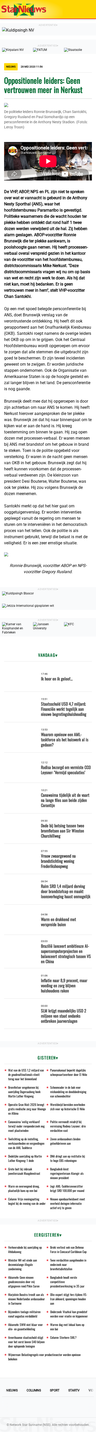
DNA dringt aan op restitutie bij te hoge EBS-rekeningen (67, 1158)
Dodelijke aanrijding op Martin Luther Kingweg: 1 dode (25, 1158)
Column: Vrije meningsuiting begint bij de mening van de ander (27, 1201)
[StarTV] (80, 9)
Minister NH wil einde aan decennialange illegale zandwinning (22, 1264)
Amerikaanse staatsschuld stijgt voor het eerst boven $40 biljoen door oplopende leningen (26, 1341)
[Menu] (87, 9)
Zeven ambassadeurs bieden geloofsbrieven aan (65, 1141)
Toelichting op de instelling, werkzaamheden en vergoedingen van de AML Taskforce (26, 1143)
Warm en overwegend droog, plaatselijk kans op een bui (23, 1188)
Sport (54, 1390)
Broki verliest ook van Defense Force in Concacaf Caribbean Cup (68, 1249)
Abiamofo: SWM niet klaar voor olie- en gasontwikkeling (25, 1326)
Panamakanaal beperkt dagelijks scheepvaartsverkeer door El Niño (68, 1072)
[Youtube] (31, 1407)
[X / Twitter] (48, 1407)
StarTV (74, 1390)
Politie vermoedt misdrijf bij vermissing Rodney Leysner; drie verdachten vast (68, 1126)
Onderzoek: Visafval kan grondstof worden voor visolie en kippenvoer (69, 1314)
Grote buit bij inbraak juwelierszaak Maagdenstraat (24, 1171)
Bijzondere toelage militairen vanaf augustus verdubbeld (24, 1314)
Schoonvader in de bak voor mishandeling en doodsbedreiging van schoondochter (68, 1091)
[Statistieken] (93, 1428)
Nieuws (12, 1390)
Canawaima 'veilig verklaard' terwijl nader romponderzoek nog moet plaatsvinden (26, 1126)
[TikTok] (65, 1407)
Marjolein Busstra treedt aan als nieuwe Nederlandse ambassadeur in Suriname (26, 1298)
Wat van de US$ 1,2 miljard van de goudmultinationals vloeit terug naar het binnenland (26, 1074)
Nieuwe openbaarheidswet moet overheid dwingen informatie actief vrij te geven (67, 1203)
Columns (34, 1390)
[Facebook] (13, 1407)
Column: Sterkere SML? (63, 1337)
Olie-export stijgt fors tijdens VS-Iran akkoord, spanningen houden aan (68, 1298)
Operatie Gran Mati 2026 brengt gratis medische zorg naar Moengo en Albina (27, 1108)
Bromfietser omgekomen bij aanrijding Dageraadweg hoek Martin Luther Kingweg (24, 1091)
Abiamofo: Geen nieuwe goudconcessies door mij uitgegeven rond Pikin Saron (23, 1281)
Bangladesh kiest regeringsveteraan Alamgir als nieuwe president (66, 1173)
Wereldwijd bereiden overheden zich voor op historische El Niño (67, 1106)
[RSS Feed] (83, 1407)
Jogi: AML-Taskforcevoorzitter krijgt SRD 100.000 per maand (67, 1188)
